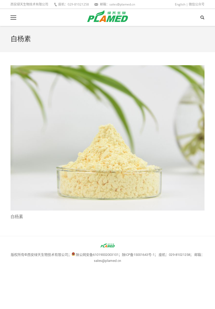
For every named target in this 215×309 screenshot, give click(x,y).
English (180, 4)
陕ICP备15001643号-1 (138, 255)
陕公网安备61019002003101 (97, 255)
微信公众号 (197, 4)
